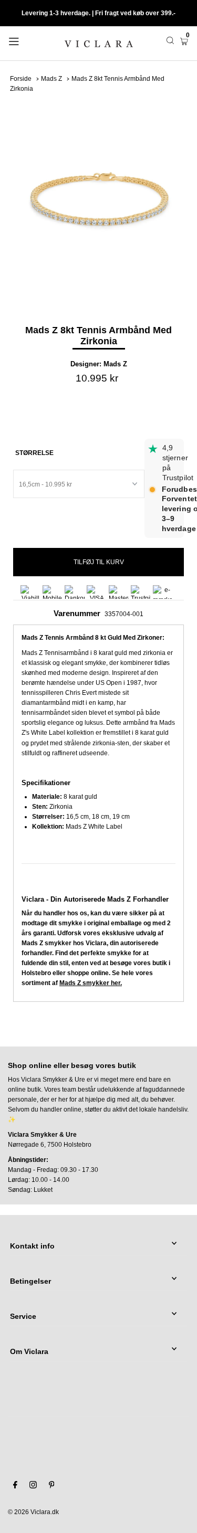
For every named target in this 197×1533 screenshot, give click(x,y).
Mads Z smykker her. (90, 983)
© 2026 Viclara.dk (33, 1512)
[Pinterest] (52, 1486)
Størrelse (34, 453)
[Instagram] (33, 1486)
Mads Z (51, 78)
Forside (21, 78)
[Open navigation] (26, 40)
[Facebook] (15, 1486)
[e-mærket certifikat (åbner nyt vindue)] (163, 592)
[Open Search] (170, 40)
